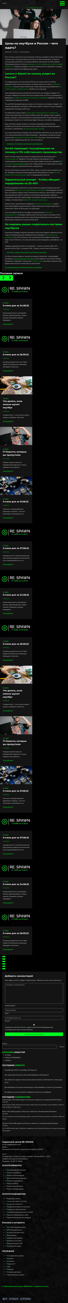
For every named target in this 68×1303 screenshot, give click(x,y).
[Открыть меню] (62, 3)
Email (7, 1021)
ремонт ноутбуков (19, 267)
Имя (7, 1013)
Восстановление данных (16, 1178)
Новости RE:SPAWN (12, 1057)
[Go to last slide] (3, 278)
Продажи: (6, 1161)
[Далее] (10, 278)
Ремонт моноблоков (15, 1186)
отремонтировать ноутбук (23, 259)
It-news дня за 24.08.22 (16, 305)
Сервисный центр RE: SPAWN (17, 1142)
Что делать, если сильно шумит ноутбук (12, 404)
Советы (6, 398)
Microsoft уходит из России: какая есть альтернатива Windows (36, 1100)
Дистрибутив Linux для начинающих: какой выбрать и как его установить (33, 1087)
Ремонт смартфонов (15, 1181)
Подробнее (8, 324)
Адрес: (5, 1147)
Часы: (4, 1154)
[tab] (3, 956)
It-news (15, 52)
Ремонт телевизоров (15, 1189)
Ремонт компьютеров (15, 1175)
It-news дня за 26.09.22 (16, 354)
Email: (4, 1144)
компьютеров (19, 164)
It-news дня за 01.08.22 (15, 501)
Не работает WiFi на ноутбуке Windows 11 (20, 1070)
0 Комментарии (24, 52)
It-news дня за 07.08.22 (16, 548)
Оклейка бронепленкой (16, 1170)
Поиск (4, 1043)
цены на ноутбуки (34, 267)
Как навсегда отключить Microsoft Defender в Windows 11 (26, 1075)
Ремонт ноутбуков (14, 1173)
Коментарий (10, 1005)
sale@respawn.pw (14, 1144)
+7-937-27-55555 (16, 1161)
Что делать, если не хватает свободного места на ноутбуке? (27, 1092)
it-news (8, 267)
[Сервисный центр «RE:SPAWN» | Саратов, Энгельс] (4, 3)
